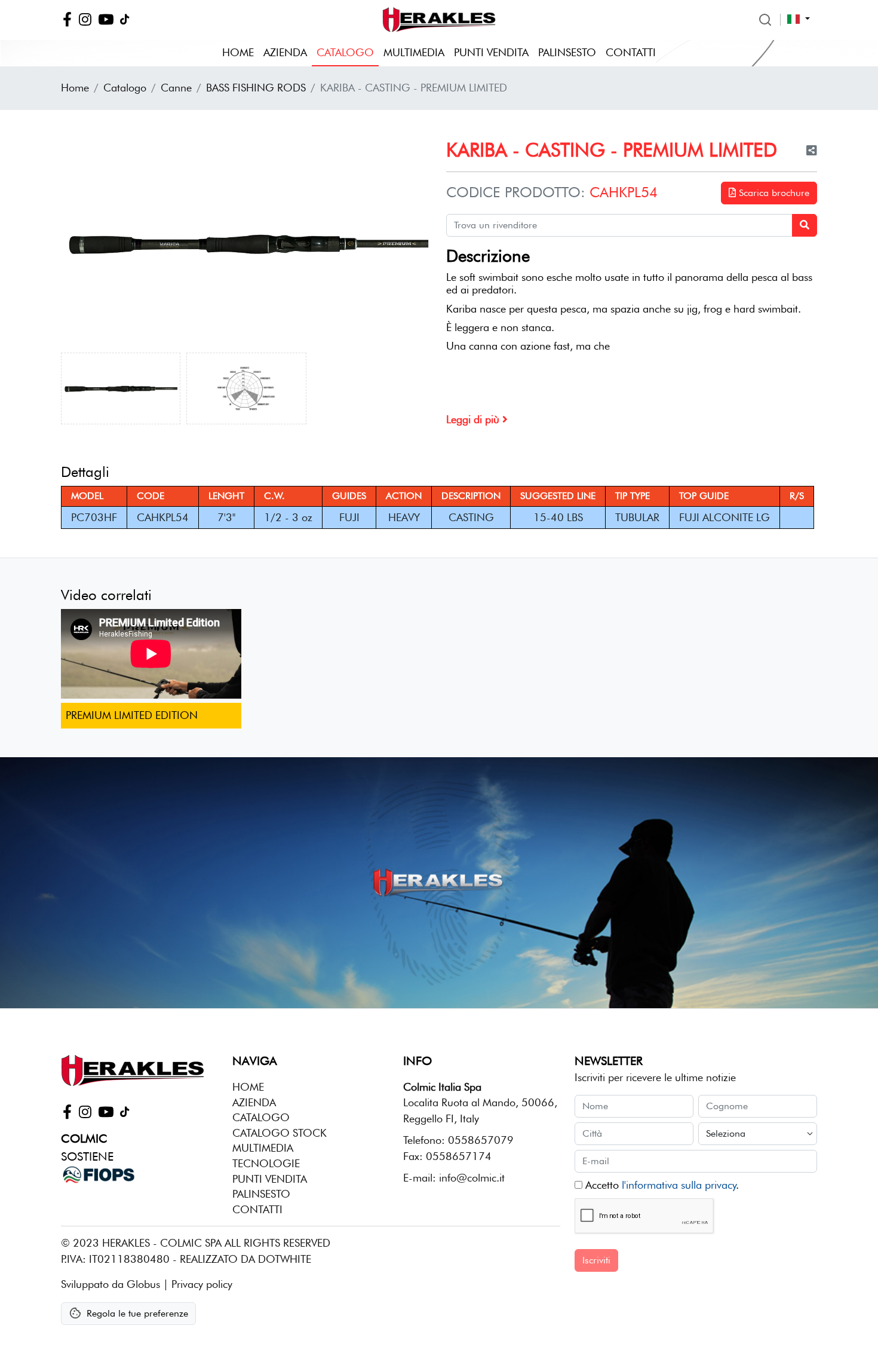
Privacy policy (201, 1284)
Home (238, 52)
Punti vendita (491, 52)
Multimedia (413, 52)
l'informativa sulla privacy (679, 1185)
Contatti (631, 52)
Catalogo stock (279, 1133)
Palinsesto (567, 52)
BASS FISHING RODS (256, 87)
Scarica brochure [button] (772, 192)
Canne (176, 87)
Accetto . (660, 1185)
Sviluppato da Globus (110, 1284)
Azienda (285, 52)
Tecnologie (266, 1163)
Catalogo (345, 52)
